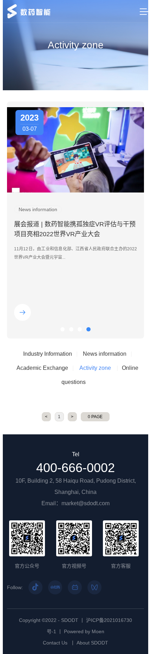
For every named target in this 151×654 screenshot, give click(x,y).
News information (104, 354)
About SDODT (92, 643)
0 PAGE (95, 416)
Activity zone (95, 368)
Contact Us (55, 643)
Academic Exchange (42, 368)
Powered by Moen (84, 631)
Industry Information (47, 354)
